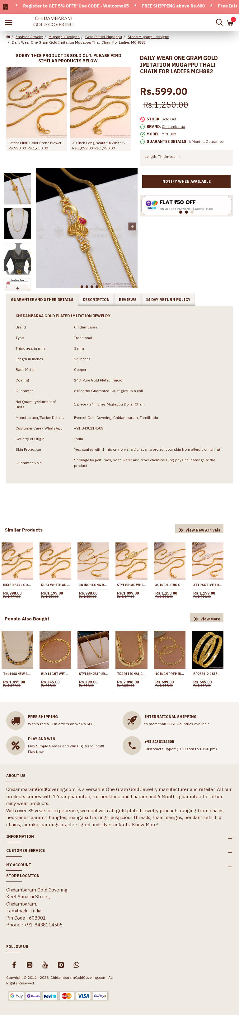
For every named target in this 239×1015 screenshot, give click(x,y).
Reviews (128, 299)
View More (210, 619)
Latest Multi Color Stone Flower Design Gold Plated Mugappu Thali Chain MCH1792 (36, 142)
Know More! (145, 825)
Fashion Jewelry (29, 36)
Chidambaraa (173, 126)
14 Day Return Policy (168, 299)
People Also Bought (27, 619)
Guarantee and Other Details (42, 299)
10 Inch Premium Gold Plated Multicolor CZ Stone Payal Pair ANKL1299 (169, 674)
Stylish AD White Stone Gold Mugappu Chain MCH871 (131, 585)
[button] (41, 227)
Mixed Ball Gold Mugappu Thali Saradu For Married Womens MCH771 (17, 585)
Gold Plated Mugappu (103, 36)
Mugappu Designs (64, 36)
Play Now (36, 751)
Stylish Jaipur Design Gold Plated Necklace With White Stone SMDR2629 (93, 674)
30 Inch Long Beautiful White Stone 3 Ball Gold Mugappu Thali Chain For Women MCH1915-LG (100, 142)
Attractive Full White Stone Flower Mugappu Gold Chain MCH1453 (207, 585)
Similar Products (24, 530)
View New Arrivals (202, 530)
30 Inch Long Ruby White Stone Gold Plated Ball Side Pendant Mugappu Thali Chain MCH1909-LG (93, 585)
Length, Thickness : (161, 156)
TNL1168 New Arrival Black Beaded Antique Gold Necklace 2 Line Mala (17, 674)
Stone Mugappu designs (148, 36)
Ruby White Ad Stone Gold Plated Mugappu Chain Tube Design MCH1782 (55, 585)
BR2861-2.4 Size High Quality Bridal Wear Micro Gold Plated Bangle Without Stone (207, 674)
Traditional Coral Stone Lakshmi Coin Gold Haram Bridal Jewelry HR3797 (131, 674)
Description (96, 299)
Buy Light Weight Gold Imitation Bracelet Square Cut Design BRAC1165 (55, 674)
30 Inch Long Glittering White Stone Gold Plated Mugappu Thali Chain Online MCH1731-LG (169, 585)
